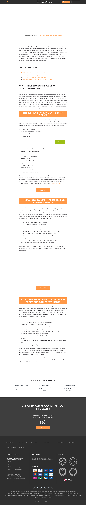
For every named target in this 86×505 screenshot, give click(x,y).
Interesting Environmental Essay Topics (32, 75)
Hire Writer (60, 141)
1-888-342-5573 (48, 2)
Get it (43, 427)
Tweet (20, 368)
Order (66, 1)
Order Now (43, 190)
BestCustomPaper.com (44, 1)
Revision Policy (34, 442)
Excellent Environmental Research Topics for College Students (37, 79)
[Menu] (7, 2)
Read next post (61, 367)
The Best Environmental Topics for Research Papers (35, 77)
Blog (35, 35)
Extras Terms (21, 447)
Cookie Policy (38, 460)
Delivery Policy (72, 442)
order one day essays (55, 183)
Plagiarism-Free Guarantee (11, 447)
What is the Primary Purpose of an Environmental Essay (34, 72)
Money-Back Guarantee (23, 442)
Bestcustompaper (28, 35)
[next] (82, 388)
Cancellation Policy (60, 442)
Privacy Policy (46, 442)
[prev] (4, 388)
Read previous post (51, 367)
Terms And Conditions (10, 442)
